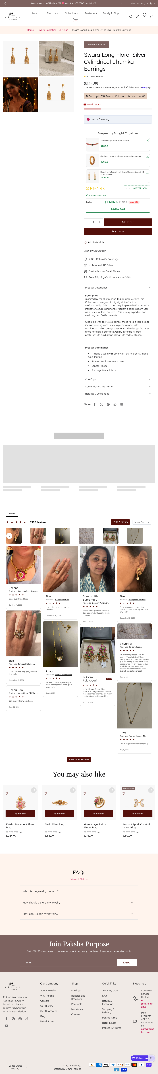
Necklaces (77, 1009)
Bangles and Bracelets (78, 997)
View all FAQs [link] (78, 879)
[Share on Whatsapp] (115, 404)
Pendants (76, 1004)
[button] (137, 188)
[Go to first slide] (121, 3)
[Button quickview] (34, 790)
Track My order (110, 990)
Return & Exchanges (108, 1002)
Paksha (76, 1065)
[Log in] (137, 16)
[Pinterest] (13, 1018)
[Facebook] (6, 1018)
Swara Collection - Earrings (53, 29)
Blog (42, 1016)
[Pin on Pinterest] (108, 404)
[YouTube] (6, 1025)
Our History (46, 1005)
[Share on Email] (121, 404)
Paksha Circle (109, 1017)
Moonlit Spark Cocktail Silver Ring (136, 826)
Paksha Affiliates (111, 1027)
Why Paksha (47, 995)
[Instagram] (20, 1018)
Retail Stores (47, 1021)
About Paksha (48, 990)
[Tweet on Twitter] (101, 404)
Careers (44, 1000)
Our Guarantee (48, 1011)
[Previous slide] (5, 3)
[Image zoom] (20, 58)
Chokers (75, 1014)
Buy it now (118, 231)
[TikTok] (26, 1018)
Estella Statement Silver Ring (20, 826)
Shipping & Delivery (108, 1011)
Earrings (76, 990)
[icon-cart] (151, 16)
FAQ (104, 995)
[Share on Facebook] (94, 404)
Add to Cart (118, 209)
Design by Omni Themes (67, 1068)
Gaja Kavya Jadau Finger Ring (95, 826)
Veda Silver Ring (54, 824)
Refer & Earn (109, 1022)
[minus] (87, 222)
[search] (130, 16)
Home (30, 29)
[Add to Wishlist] (6, 793)
